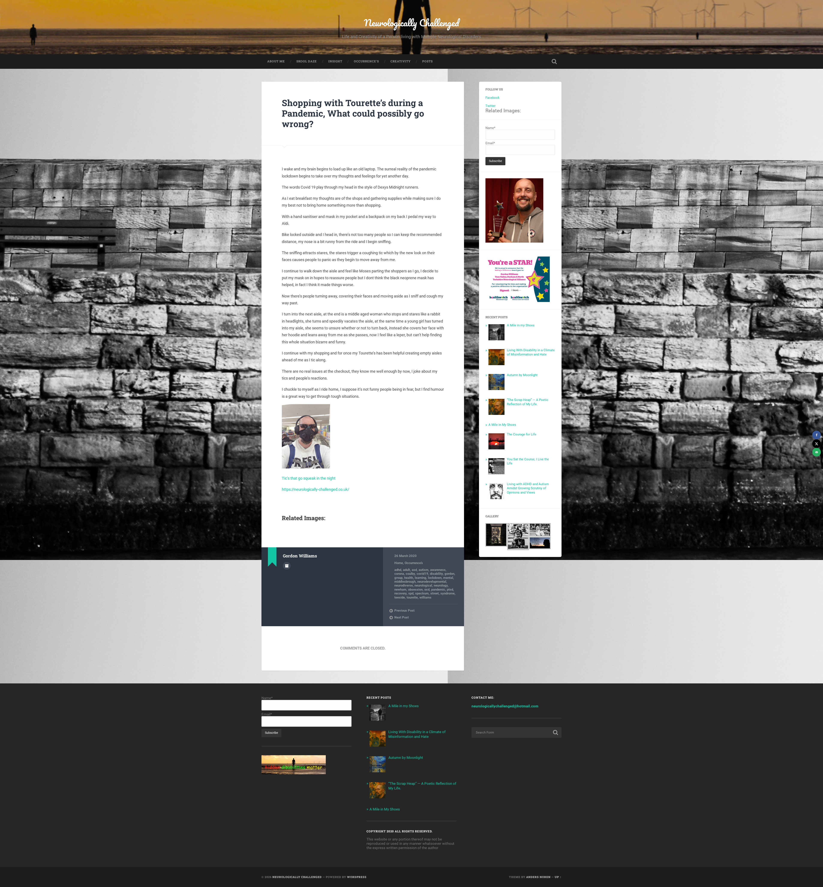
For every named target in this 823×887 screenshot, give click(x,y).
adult (406, 570)
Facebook (492, 98)
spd (410, 593)
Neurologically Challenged (411, 22)
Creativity (400, 61)
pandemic (438, 589)
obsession (415, 589)
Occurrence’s (366, 61)
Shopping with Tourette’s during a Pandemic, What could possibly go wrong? (353, 113)
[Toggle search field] (554, 61)
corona (399, 574)
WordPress (356, 877)
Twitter (490, 106)
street (434, 593)
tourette (412, 597)
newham (400, 589)
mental (448, 578)
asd (414, 570)
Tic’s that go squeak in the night (308, 478)
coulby (410, 574)
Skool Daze (306, 61)
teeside (399, 597)
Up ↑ (558, 877)
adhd (397, 570)
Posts (427, 61)
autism (423, 570)
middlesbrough (405, 582)
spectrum (422, 593)
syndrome (447, 593)
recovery (400, 593)
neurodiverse (403, 585)
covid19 (422, 574)
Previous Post (404, 610)
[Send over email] (816, 452)
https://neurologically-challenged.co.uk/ (315, 489)
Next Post (401, 617)
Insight (335, 61)
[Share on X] (816, 443)
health (408, 578)
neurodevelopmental (431, 582)
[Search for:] (517, 732)
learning (420, 578)
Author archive (287, 566)
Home (398, 563)
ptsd (450, 589)
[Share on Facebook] (816, 435)
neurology (441, 585)
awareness (438, 570)
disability (436, 574)
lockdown (435, 578)
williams (425, 597)
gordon (449, 574)
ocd (427, 589)
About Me (276, 61)
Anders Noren (538, 877)
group (398, 578)
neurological (423, 585)
